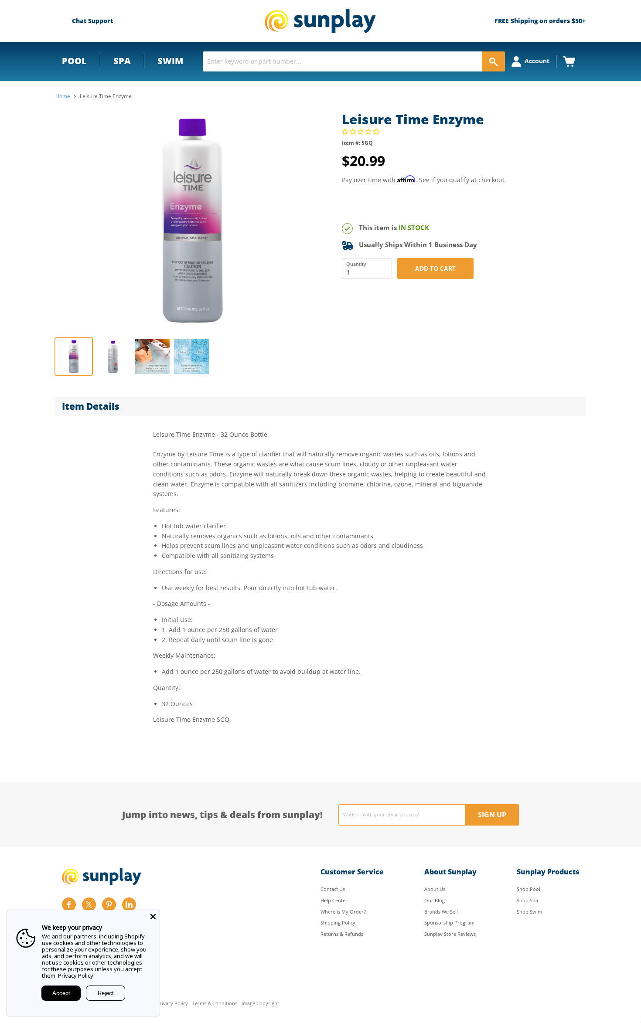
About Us (434, 889)
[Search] (493, 61)
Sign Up (492, 814)
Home (62, 96)
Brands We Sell (441, 911)
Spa (122, 61)
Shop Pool (528, 889)
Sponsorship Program (449, 922)
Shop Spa (527, 900)
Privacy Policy (172, 1003)
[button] (361, 131)
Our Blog (434, 900)
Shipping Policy (337, 922)
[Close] (153, 916)
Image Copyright (260, 1003)
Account (537, 61)
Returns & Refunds (341, 934)
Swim (170, 61)
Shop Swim (529, 911)
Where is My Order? (343, 911)
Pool (74, 61)
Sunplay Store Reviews (450, 934)
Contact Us (332, 889)
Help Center (334, 900)
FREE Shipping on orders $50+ (540, 21)
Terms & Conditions (214, 1003)
